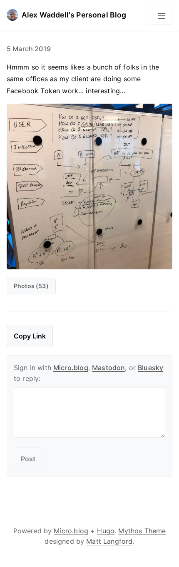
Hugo (105, 531)
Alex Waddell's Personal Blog (74, 14)
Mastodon (108, 367)
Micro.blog (70, 367)
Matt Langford (109, 541)
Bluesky (150, 367)
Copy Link (30, 336)
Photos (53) (31, 285)
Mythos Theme (142, 531)
